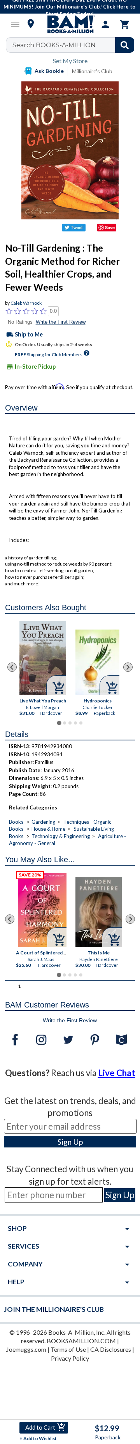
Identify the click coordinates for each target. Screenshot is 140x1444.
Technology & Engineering (61, 836)
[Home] (70, 24)
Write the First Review (61, 322)
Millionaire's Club (92, 71)
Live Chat (116, 1073)
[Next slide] (128, 667)
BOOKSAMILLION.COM (81, 1340)
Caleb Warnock (26, 303)
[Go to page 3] (70, 723)
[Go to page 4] (75, 723)
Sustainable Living (94, 829)
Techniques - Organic (87, 822)
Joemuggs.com (26, 1349)
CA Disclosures (110, 1349)
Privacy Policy (70, 1358)
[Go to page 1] (59, 723)
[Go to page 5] (80, 723)
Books (16, 822)
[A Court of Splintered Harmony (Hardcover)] (42, 910)
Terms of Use (68, 1349)
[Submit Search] (124, 45)
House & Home (48, 829)
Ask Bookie (49, 70)
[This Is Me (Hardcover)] (98, 912)
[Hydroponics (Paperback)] (97, 662)
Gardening (43, 822)
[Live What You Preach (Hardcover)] (42, 658)
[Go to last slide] (12, 667)
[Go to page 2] (64, 723)
